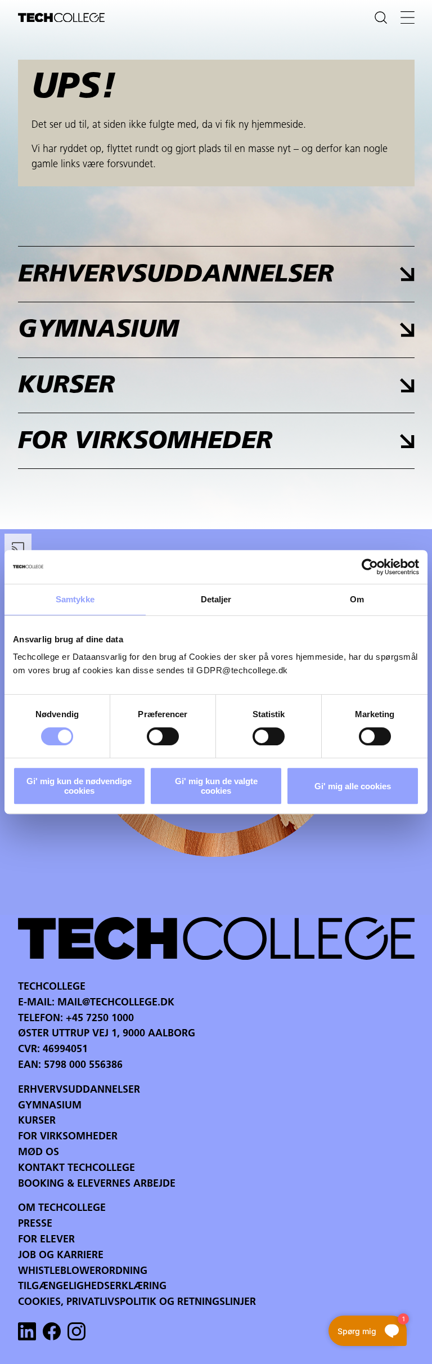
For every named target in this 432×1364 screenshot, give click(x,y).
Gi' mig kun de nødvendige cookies (79, 785)
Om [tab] (357, 599)
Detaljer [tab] (216, 599)
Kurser (37, 1121)
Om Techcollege (62, 1209)
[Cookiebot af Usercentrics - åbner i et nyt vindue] (370, 566)
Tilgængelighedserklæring (92, 1287)
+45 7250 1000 (100, 1019)
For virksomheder (68, 1137)
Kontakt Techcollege (76, 1169)
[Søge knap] (381, 17)
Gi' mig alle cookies (352, 786)
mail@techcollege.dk (115, 1003)
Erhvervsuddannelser (79, 1090)
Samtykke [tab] (75, 599)
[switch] (163, 736)
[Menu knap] (407, 17)
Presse (35, 1224)
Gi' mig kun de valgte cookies (216, 785)
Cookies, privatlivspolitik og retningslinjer (137, 1303)
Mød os (38, 1153)
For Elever (46, 1240)
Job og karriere (61, 1256)
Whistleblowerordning (82, 1272)
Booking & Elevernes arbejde (97, 1184)
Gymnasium (50, 1106)
